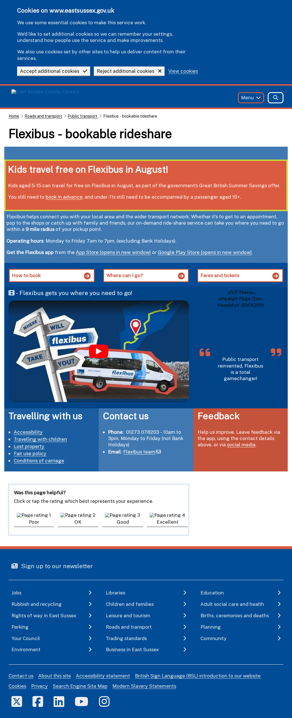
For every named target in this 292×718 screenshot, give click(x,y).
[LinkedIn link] (59, 701)
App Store (87, 252)
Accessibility (28, 432)
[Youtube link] (81, 701)
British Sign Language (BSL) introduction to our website (198, 676)
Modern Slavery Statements (144, 686)
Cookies (17, 686)
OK (78, 522)
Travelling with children (40, 439)
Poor (34, 522)
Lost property (29, 446)
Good (123, 522)
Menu (247, 97)
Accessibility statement (103, 676)
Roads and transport (43, 116)
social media (241, 444)
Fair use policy (30, 453)
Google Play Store (179, 252)
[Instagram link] (104, 701)
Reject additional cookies (125, 71)
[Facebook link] (38, 701)
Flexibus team (139, 452)
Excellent (168, 522)
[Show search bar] (275, 97)
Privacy (39, 686)
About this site (54, 676)
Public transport (83, 116)
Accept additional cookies (49, 71)
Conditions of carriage (39, 460)
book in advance (64, 197)
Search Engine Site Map (80, 686)
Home (14, 116)
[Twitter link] (17, 701)
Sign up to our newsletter (56, 566)
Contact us (21, 676)
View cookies (183, 71)
